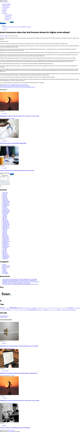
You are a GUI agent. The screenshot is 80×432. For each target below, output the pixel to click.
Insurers (22, 84)
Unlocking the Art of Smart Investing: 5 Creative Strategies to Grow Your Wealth (19, 279)
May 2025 (4, 207)
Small (58, 310)
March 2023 (5, 235)
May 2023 (4, 232)
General (1, 310)
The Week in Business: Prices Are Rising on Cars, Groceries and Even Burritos (17, 87)
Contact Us (8, 16)
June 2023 (4, 231)
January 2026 (5, 200)
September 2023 (6, 227)
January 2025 (5, 209)
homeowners (16, 310)
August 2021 (5, 247)
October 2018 (5, 257)
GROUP (4, 310)
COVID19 (44, 308)
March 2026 (5, 199)
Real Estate (5, 272)
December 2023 (6, 224)
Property (4, 271)
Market (45, 310)
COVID (41, 308)
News (48, 310)
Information (26, 310)
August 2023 (5, 229)
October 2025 (5, 204)
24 (0, 184)
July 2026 (4, 194)
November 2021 (6, 243)
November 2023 (6, 225)
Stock (64, 310)
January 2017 (5, 258)
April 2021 (4, 252)
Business (4, 10)
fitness (78, 308)
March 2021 (5, 253)
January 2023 (5, 237)
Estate (64, 308)
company (30, 308)
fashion (66, 308)
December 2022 (6, 238)
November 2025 (6, 202)
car (24, 308)
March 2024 (5, 220)
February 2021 (5, 255)
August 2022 (5, 242)
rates (25, 84)
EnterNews (11, 431)
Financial (74, 308)
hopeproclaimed (3, 317)
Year (75, 310)
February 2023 (5, 236)
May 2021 (4, 251)
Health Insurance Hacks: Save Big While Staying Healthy (13, 143)
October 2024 (5, 212)
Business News (6, 5)
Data (46, 308)
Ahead (3, 84)
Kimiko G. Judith (3, 35)
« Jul (1, 186)
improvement (21, 310)
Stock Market (5, 7)
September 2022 (6, 241)
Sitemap (7, 19)
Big (9, 308)
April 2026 (4, 197)
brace (9, 84)
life (40, 310)
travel (73, 310)
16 (9, 181)
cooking (38, 308)
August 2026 (5, 192)
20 (4, 182)
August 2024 (5, 214)
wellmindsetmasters (4, 315)
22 (7, 182)
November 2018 (6, 256)
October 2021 (5, 245)
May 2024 (4, 217)
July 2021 (4, 248)
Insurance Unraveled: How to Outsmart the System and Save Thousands (17, 170)
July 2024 (4, 215)
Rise (27, 84)
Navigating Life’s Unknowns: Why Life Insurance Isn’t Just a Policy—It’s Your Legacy (19, 116)
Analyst (2, 308)
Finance (4, 12)
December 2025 (6, 201)
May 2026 (4, 196)
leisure (38, 310)
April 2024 (4, 219)
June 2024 (4, 216)
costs (11, 84)
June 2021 (4, 250)
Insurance (4, 9)
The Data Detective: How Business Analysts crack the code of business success (20, 284)
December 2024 (6, 210)
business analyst (6, 4)
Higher (14, 84)
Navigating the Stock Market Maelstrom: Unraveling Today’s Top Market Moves (19, 280)
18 (2, 182)
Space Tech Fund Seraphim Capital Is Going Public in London (15, 85)
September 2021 (6, 246)
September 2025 (6, 205)
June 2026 (4, 195)
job (36, 310)
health (8, 310)
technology (68, 310)
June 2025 (4, 206)
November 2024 (6, 211)
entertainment (60, 308)
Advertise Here (8, 15)
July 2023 (4, 230)
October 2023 (5, 226)
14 (6, 181)
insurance (18, 84)
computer (34, 308)
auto (6, 84)
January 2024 (5, 222)
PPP (50, 310)
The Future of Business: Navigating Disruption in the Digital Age (16, 283)
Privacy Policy (8, 18)
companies (27, 308)
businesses (20, 308)
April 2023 (4, 233)
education (49, 308)
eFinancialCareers (54, 308)
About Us (4, 13)
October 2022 (5, 240)
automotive (7, 308)
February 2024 (5, 221)
